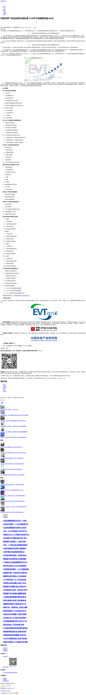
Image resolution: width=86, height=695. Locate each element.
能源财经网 (6, 681)
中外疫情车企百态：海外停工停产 (15, 590)
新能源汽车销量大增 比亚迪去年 (14, 586)
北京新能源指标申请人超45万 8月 (15, 621)
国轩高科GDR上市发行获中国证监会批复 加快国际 (13, 501)
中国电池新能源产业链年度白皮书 (21, 295)
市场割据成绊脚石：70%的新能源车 (16, 569)
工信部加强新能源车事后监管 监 (14, 597)
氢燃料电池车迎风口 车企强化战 (14, 576)
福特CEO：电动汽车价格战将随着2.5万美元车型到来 (13, 420)
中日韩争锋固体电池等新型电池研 (15, 628)
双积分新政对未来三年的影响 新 (14, 600)
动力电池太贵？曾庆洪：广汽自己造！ (10, 409)
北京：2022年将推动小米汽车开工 (15, 531)
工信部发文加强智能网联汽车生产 (15, 562)
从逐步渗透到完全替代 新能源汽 (14, 548)
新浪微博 (5, 656)
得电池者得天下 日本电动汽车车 (14, 611)
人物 (4, 11)
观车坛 (4, 387)
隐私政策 (5, 650)
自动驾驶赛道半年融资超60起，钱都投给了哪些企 (12, 484)
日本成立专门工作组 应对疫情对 (14, 618)
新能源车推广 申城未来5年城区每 (15, 573)
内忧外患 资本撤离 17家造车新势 (15, 614)
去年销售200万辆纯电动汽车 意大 (15, 538)
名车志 (4, 385)
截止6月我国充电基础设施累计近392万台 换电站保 (12, 474)
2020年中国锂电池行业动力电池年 (15, 638)
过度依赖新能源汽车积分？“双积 (15, 521)
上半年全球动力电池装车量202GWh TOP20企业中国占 (13, 452)
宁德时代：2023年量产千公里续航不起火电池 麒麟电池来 (14, 431)
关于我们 (5, 648)
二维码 (34, 27)
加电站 (4, 391)
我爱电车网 (3, 1)
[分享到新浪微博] (2, 29)
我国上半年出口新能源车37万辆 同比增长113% (12, 447)
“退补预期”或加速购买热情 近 (14, 552)
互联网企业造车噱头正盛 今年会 (14, 583)
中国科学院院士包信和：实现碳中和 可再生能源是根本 (14, 426)
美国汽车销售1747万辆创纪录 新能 (15, 642)
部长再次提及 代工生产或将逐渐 (14, 566)
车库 (4, 14)
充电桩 (4, 13)
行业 (4, 7)
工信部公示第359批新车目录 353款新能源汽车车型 (12, 463)
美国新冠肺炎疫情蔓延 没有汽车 (14, 635)
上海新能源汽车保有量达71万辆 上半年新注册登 (12, 458)
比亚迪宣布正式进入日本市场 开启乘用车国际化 (12, 512)
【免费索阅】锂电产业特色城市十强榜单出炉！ (12, 469)
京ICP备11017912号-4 (6, 690)
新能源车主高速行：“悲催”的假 (14, 541)
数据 (4, 10)
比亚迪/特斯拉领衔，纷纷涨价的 (14, 555)
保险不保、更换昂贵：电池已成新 (15, 607)
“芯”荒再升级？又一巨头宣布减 (14, 579)
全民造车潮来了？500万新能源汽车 (15, 524)
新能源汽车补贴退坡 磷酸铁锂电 (14, 593)
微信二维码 (6, 667)
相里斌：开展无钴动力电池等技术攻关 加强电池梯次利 (14, 437)
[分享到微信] (4, 29)
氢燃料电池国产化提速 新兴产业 (14, 604)
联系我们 (5, 649)
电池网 (4, 679)
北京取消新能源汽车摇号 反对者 (14, 528)
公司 (4, 9)
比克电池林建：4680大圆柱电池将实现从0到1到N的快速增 (14, 415)
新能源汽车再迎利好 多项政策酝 (14, 559)
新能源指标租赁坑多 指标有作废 (14, 631)
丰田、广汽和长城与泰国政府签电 (15, 545)
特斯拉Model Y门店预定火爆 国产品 (16, 534)
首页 (4, 6)
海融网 (4, 678)
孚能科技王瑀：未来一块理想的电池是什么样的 (12, 490)
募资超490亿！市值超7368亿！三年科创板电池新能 (13, 495)
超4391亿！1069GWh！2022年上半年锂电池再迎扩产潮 (14, 506)
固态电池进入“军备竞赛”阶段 (13, 624)
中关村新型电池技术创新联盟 (10, 672)
